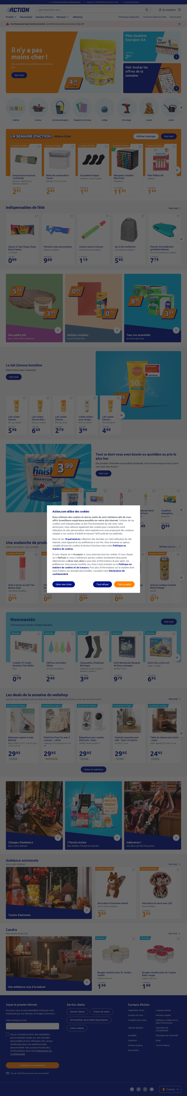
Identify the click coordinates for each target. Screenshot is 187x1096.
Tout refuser (102, 584)
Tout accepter (124, 584)
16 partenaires (72, 539)
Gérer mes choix (64, 584)
